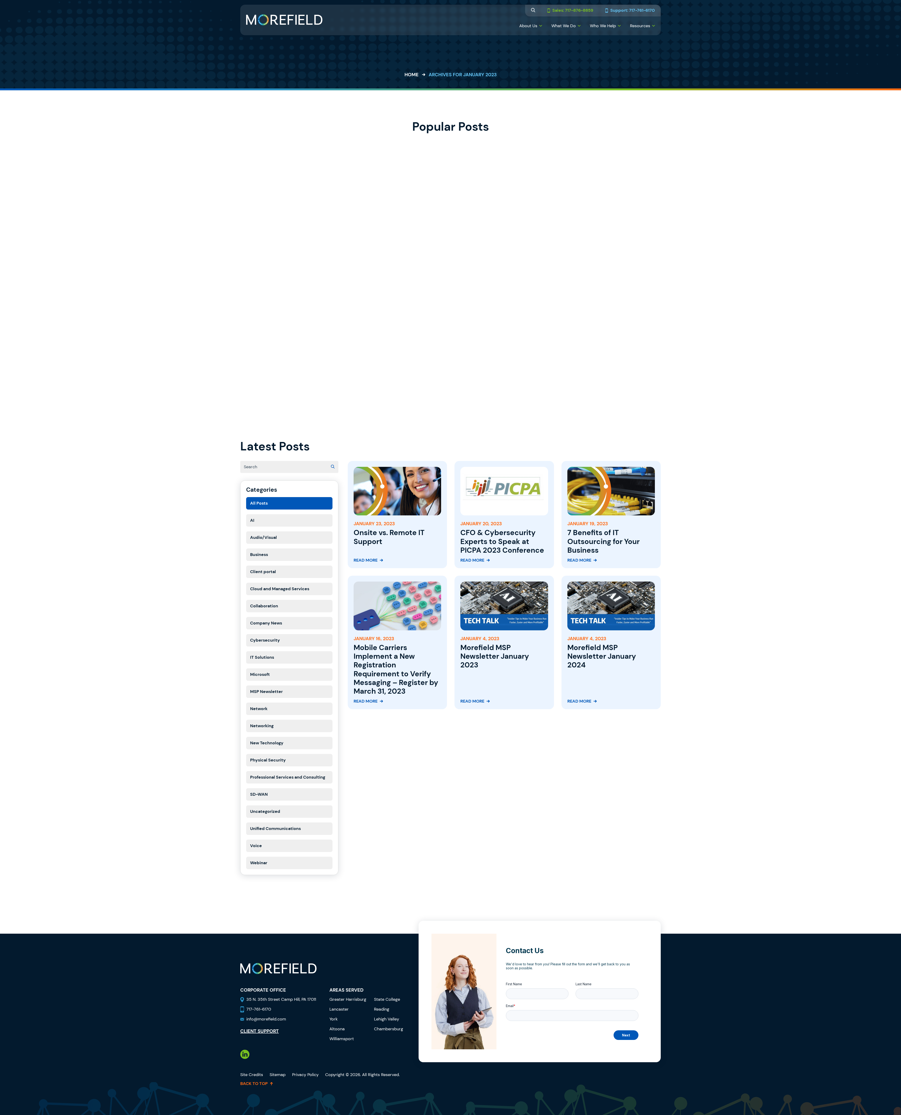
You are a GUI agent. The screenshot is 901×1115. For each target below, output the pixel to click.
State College (387, 999)
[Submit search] (333, 467)
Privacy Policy (305, 1074)
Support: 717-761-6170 (632, 10)
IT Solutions (262, 657)
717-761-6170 (258, 1009)
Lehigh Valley (386, 1019)
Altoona (337, 1029)
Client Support (259, 1031)
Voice (256, 846)
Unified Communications (275, 828)
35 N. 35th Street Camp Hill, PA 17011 (281, 999)
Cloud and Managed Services (279, 589)
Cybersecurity (265, 640)
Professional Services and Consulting (287, 777)
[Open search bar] (533, 10)
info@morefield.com (266, 1019)
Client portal (263, 572)
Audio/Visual (263, 537)
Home (412, 75)
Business (259, 554)
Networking (262, 726)
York (333, 1019)
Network (258, 709)
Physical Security (268, 760)
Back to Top (254, 1083)
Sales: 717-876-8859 (572, 10)
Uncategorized (265, 811)
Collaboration (264, 606)
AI (252, 520)
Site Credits (251, 1074)
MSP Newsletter (266, 691)
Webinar (258, 863)
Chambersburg (388, 1029)
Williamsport (341, 1039)
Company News (266, 623)
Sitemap (278, 1074)
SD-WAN (259, 794)
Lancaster (339, 1009)
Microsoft (260, 674)
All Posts (259, 503)
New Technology (266, 743)
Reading (381, 1009)
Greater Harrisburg (347, 999)
